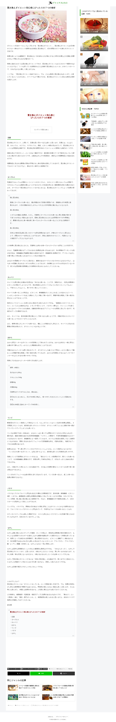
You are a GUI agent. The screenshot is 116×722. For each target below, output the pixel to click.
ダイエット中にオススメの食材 (30, 668)
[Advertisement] (41, 95)
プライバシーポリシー (62, 716)
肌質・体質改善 (43, 668)
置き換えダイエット (62, 668)
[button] (64, 673)
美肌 (71, 668)
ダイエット (52, 668)
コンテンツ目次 (39, 129)
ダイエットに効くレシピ (14, 668)
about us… (51, 716)
